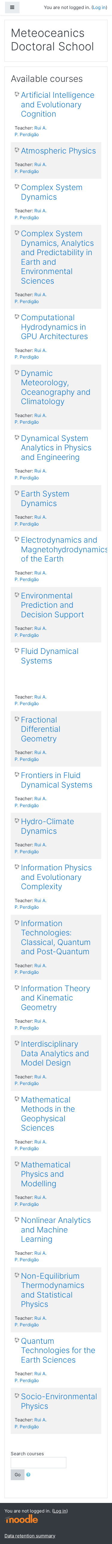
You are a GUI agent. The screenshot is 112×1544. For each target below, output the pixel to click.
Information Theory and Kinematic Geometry (55, 998)
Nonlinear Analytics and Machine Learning (56, 1229)
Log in (99, 7)
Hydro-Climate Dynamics (47, 826)
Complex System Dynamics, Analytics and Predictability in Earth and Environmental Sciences (57, 257)
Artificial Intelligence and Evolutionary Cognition (57, 104)
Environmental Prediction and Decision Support (52, 605)
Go (18, 1474)
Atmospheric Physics (58, 150)
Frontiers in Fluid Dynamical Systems (56, 780)
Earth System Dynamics (45, 498)
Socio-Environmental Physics (59, 1401)
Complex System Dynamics (52, 192)
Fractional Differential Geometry (40, 729)
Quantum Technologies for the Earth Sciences (58, 1350)
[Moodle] (21, 1518)
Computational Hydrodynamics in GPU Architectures (54, 327)
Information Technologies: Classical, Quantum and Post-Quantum (56, 937)
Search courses (27, 1453)
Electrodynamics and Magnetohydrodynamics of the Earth (65, 549)
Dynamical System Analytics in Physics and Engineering (56, 448)
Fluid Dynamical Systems (50, 655)
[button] (29, 1475)
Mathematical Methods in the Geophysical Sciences (48, 1114)
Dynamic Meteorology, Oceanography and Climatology (55, 387)
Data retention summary (29, 1536)
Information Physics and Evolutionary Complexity (56, 877)
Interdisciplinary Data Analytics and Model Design (55, 1053)
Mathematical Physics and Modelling (45, 1174)
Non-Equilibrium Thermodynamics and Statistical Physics (52, 1290)
